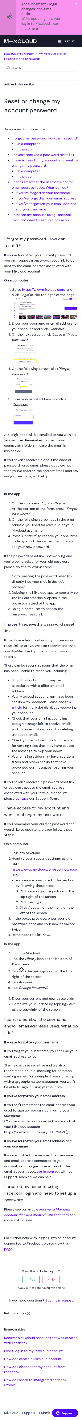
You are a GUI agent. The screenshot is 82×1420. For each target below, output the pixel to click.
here (34, 28)
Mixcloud (11, 1413)
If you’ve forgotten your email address (46, 198)
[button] (59, 41)
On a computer (28, 144)
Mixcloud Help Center (19, 54)
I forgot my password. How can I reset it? (45, 138)
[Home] (20, 41)
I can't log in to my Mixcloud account (33, 1351)
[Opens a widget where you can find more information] (65, 1413)
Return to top (15, 1313)
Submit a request (59, 1300)
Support (28, 1413)
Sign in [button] (69, 41)
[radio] (31, 1279)
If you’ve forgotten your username (43, 193)
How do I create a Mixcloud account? (34, 1359)
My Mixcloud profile (52, 54)
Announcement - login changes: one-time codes (39, 9)
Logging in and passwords (22, 59)
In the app (24, 149)
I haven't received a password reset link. (44, 155)
